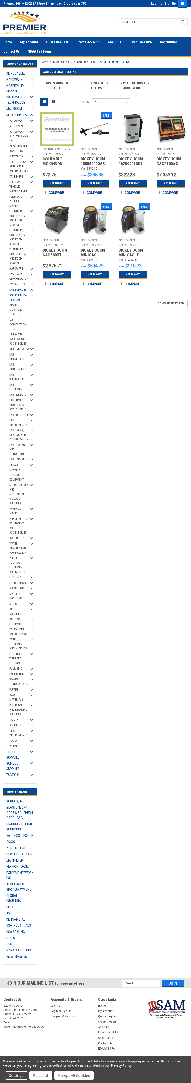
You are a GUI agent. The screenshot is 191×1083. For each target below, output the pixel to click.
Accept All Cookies (74, 1075)
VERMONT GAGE (17, 866)
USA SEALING (15, 932)
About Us (114, 42)
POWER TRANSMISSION (18, 682)
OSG (9, 944)
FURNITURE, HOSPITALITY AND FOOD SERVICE (17, 237)
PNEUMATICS (17, 674)
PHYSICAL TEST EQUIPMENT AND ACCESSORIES (19, 525)
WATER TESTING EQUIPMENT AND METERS (17, 565)
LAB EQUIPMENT (16, 387)
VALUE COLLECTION (20, 836)
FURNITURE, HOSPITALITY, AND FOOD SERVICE (17, 256)
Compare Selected (171, 303)
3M (8, 913)
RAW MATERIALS (16, 697)
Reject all (41, 1075)
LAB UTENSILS (18, 459)
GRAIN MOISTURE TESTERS (15, 309)
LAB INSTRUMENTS (18, 422)
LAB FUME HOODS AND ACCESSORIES (18, 404)
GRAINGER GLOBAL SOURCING (19, 827)
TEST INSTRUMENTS (18, 733)
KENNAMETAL (15, 919)
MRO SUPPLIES (16, 115)
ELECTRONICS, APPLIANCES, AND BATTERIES (18, 166)
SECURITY (15, 725)
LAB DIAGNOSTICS (17, 377)
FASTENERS (16, 176)
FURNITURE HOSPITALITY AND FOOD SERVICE (17, 218)
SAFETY (14, 719)
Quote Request (57, 42)
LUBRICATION (17, 582)
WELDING (14, 746)
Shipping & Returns (63, 1016)
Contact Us (11, 51)
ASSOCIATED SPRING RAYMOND (18, 887)
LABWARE (15, 465)
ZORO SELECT (16, 848)
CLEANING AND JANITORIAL (18, 149)
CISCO (10, 842)
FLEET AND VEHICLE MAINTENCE (16, 201)
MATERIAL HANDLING (15, 596)
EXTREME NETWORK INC (20, 875)
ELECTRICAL (16, 156)
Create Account (88, 42)
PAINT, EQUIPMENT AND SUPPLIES (18, 644)
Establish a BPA (140, 42)
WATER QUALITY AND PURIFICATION (18, 548)
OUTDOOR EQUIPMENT (16, 621)
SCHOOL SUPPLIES (13, 766)
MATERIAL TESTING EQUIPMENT (16, 475)
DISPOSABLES (16, 73)
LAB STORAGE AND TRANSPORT (17, 449)
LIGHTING (15, 577)
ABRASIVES (16, 120)
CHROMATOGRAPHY (20, 349)
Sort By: (85, 101)
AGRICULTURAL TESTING (18, 297)
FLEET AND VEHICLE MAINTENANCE (18, 186)
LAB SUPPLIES (18, 289)
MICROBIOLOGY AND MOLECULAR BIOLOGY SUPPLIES (19, 494)
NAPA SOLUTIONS (18, 950)
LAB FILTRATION (18, 394)
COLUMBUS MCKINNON (56, 149)
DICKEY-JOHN (89, 149)
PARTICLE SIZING (15, 511)
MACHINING (16, 588)
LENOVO (12, 938)
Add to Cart (57, 183)
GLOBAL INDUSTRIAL (14, 898)
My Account (29, 42)
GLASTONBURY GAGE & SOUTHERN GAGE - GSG (19, 812)
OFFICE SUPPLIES (15, 611)
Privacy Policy (121, 1065)
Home (7, 42)
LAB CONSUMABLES (18, 367)
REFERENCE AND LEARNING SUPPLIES (18, 709)
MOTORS (14, 604)
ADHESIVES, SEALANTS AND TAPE (18, 136)
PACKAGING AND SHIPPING (18, 631)
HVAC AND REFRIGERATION (18, 276)
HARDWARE (14, 80)
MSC (9, 907)
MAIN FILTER (14, 860)
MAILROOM (14, 109)
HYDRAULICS (17, 284)
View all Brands (16, 957)
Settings (16, 1075)
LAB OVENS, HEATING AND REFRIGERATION (18, 434)
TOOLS (13, 740)
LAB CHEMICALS (16, 357)
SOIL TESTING (17, 538)
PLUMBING (16, 668)
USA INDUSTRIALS (18, 925)
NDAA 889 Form (39, 51)
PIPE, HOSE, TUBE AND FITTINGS (16, 658)
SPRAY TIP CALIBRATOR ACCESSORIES (18, 339)
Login (155, 3)
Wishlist (56, 1005)
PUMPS (13, 689)
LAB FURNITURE (19, 415)
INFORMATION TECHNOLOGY (16, 100)
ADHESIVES (16, 126)
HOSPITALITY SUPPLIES (15, 88)
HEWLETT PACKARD (19, 854)
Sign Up (170, 3)
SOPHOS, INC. (15, 801)
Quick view (57, 142)
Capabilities (168, 42)
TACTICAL (13, 775)
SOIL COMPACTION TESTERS (17, 324)
